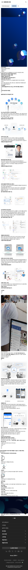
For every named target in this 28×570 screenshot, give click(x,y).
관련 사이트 (17, 72)
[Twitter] (12, 551)
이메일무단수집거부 (10, 562)
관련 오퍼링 (21, 72)
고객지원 (4, 537)
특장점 (5, 72)
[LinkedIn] (6, 551)
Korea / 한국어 (13, 555)
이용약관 (15, 560)
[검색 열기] (25, 2)
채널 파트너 (4, 540)
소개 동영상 (2, 72)
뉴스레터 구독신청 (14, 548)
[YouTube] (18, 551)
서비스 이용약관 (21, 560)
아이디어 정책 (18, 562)
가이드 (14, 72)
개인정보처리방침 (7, 560)
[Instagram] (15, 551)
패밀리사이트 (5, 542)
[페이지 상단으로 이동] (25, 513)
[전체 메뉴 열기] (2, 2)
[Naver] (21, 551)
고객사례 (8, 72)
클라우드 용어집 (5, 528)
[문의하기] (25, 511)
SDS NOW (4, 534)
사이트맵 (4, 525)
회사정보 (4, 531)
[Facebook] (9, 551)
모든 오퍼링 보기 (5, 522)
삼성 (2, 291)
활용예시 (11, 72)
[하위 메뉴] (18, 6)
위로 (15, 518)
